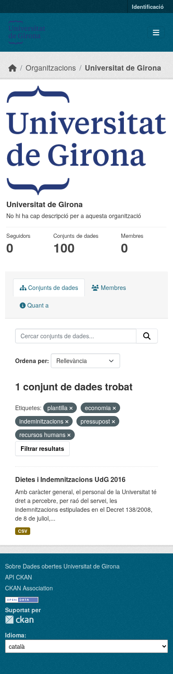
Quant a (37, 305)
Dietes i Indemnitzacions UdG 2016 (70, 479)
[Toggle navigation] (156, 32)
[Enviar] (147, 336)
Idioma (14, 635)
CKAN (19, 619)
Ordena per (31, 360)
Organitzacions (51, 67)
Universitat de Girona (123, 67)
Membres (112, 287)
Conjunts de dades (52, 287)
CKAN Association (29, 588)
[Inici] (12, 67)
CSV (22, 531)
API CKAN (18, 577)
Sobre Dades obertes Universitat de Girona (62, 566)
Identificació (148, 7)
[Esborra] (71, 408)
